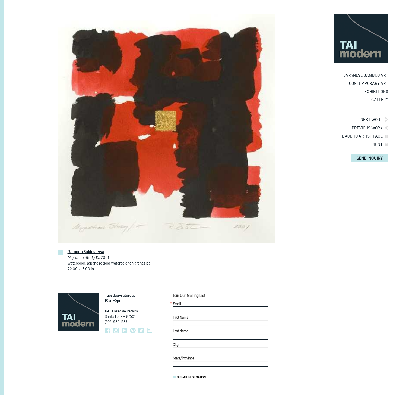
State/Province (183, 358)
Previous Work (367, 128)
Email (177, 304)
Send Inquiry (370, 158)
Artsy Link (150, 330)
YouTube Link (124, 330)
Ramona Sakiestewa (86, 252)
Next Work (371, 120)
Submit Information (191, 377)
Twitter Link (141, 330)
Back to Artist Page (362, 136)
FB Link (107, 330)
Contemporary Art (368, 84)
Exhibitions (376, 92)
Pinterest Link (133, 330)
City (176, 345)
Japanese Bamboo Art (366, 75)
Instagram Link (116, 330)
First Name (180, 317)
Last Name (180, 331)
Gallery (379, 100)
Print (377, 145)
